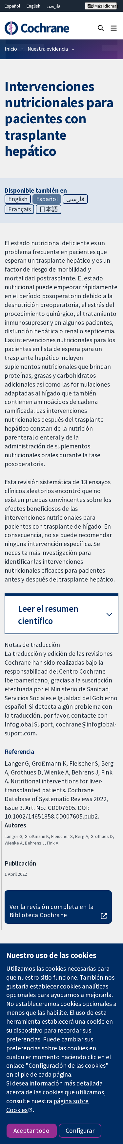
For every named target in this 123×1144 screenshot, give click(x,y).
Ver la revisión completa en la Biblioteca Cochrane (51, 911)
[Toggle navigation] (114, 28)
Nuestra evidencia (48, 48)
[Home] (37, 28)
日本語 (48, 209)
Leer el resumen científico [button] (48, 615)
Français (19, 209)
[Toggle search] (101, 28)
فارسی (53, 6)
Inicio (11, 48)
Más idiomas (105, 6)
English (33, 6)
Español (12, 6)
